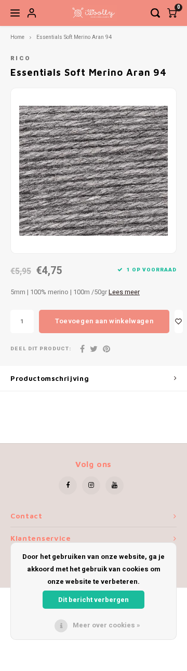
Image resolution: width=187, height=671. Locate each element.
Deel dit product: (40, 349)
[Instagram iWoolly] (91, 485)
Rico (20, 58)
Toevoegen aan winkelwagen (104, 321)
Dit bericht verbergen (93, 600)
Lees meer (124, 292)
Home (17, 37)
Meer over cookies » (106, 625)
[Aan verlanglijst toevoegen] (179, 321)
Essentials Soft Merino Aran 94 (74, 37)
